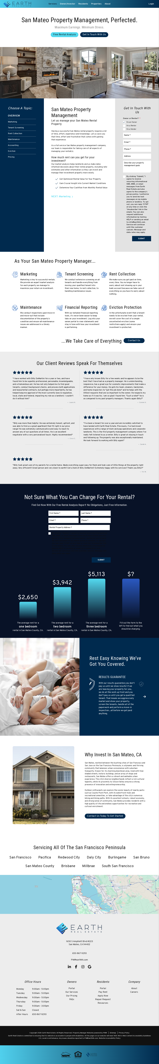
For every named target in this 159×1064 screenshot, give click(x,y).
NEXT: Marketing (61, 196)
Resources (103, 987)
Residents (83, 4)
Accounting (13, 145)
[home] (17, 4)
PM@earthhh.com (79, 944)
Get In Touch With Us (94, 34)
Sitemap (113, 1017)
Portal (72, 972)
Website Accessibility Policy (109, 1022)
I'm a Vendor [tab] (131, 129)
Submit (141, 238)
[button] (144, 688)
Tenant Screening (16, 128)
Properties (96, 4)
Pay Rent (102, 976)
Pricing (11, 157)
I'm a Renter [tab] (131, 126)
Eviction (11, 151)
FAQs (71, 983)
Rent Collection (15, 133)
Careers (134, 976)
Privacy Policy (124, 1017)
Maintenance (14, 139)
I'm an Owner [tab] (131, 122)
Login (151, 4)
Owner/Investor (67, 4)
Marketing (12, 122)
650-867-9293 (79, 937)
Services (53, 4)
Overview (14, 115)
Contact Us (134, 340)
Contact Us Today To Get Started (105, 800)
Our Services (71, 976)
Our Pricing (71, 979)
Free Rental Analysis (64, 34)
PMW (105, 1017)
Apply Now (103, 979)
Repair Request (103, 983)
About (107, 4)
